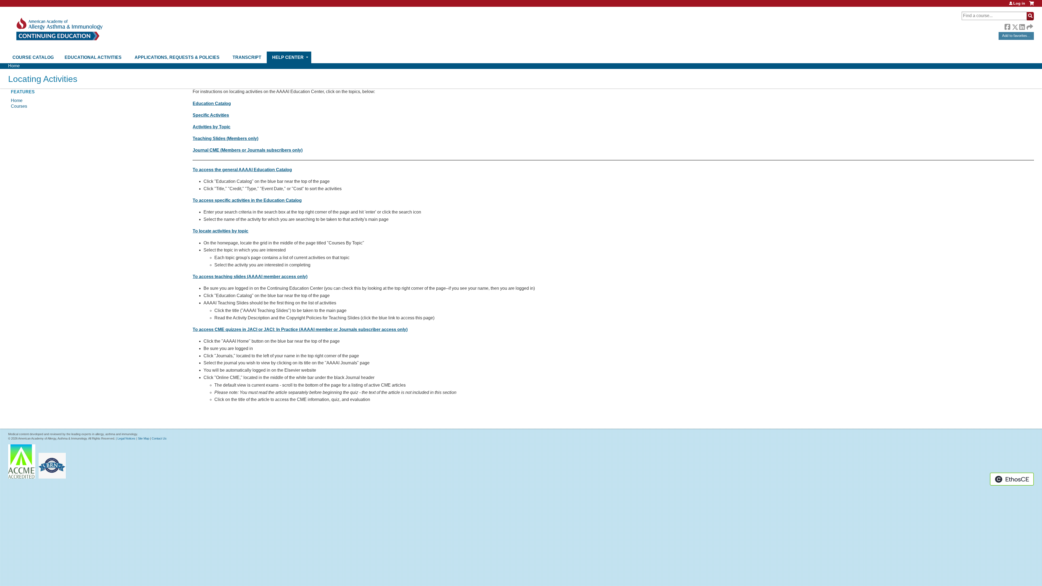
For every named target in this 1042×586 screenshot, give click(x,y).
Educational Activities (93, 57)
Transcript (247, 57)
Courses (19, 106)
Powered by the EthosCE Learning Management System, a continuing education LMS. (1012, 479)
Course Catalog (33, 57)
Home (14, 65)
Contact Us (159, 438)
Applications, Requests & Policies (177, 57)
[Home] (59, 29)
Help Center (288, 57)
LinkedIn (1022, 26)
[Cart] (1031, 5)
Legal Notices (126, 438)
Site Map (143, 438)
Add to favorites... (1016, 36)
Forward (1029, 25)
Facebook (1007, 26)
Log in (1019, 3)
